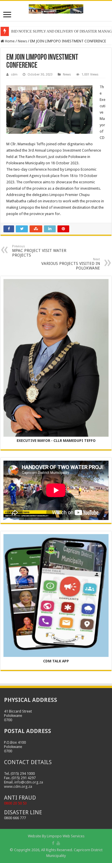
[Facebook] (53, 843)
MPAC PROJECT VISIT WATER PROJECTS (39, 250)
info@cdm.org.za (28, 782)
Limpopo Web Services (65, 836)
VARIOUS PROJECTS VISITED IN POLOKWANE (70, 263)
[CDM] (56, 8)
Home (9, 41)
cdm (14, 74)
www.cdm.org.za (18, 786)
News (22, 41)
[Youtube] (58, 843)
